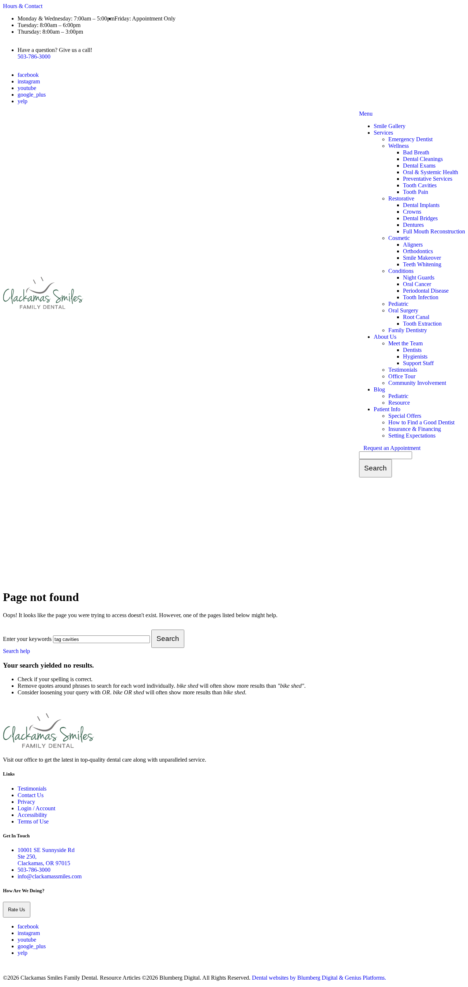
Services (383, 133)
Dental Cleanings (423, 159)
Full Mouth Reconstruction (434, 231)
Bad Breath (416, 152)
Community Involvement (417, 383)
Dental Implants (421, 205)
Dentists (412, 350)
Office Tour (401, 376)
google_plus (32, 94)
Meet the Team (405, 343)
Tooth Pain (415, 192)
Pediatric (398, 304)
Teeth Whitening (422, 264)
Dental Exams (419, 165)
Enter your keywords (27, 639)
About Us (385, 337)
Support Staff (418, 363)
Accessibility (32, 815)
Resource (399, 402)
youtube (27, 88)
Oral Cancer (417, 284)
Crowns (412, 212)
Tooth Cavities (420, 185)
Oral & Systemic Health (430, 172)
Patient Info (387, 409)
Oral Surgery (403, 310)
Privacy (26, 802)
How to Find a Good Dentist (421, 422)
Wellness (398, 146)
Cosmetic (399, 238)
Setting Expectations (411, 435)
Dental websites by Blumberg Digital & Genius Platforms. (319, 978)
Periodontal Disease (426, 291)
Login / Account (36, 808)
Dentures (413, 225)
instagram (29, 81)
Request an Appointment (391, 448)
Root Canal (416, 317)
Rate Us (16, 909)
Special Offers (404, 416)
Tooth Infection (420, 297)
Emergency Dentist (410, 139)
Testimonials (402, 370)
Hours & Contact (22, 6)
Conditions (401, 271)
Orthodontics (418, 251)
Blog (379, 389)
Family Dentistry (407, 330)
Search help (16, 651)
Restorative (401, 198)
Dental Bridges (420, 218)
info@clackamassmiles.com (50, 876)
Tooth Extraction (422, 323)
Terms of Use (33, 821)
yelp (22, 101)
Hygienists (415, 356)
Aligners (413, 244)
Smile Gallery (389, 126)
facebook (28, 75)
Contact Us (31, 795)
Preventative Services (427, 179)
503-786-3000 (34, 56)
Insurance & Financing (414, 429)
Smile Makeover (422, 258)
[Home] (43, 308)
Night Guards (418, 277)
